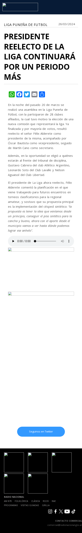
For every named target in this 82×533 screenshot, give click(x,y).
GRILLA (46, 505)
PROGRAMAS (11, 505)
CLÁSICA (35, 500)
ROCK (46, 500)
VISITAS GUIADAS (30, 505)
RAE (54, 500)
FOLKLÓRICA (21, 500)
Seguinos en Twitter (41, 431)
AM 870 (8, 500)
